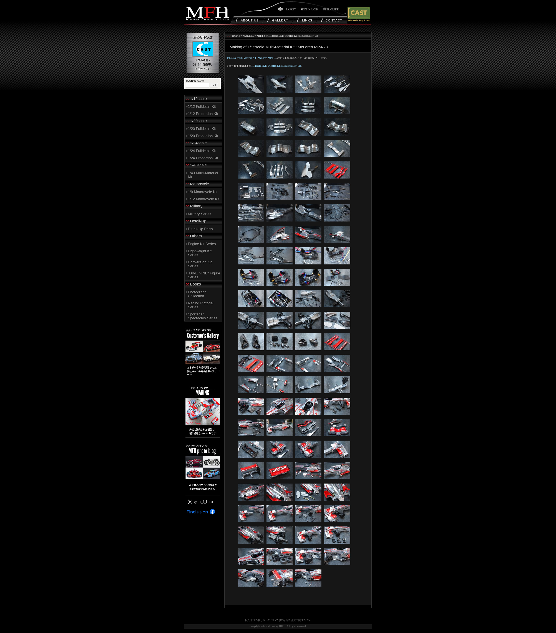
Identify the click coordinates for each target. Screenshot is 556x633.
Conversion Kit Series (200, 264)
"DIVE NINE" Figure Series (204, 275)
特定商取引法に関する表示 (295, 620)
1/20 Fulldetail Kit (202, 129)
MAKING (248, 35)
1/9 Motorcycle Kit (202, 192)
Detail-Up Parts (200, 229)
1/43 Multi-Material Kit (203, 175)
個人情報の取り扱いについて (261, 620)
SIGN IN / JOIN (309, 9)
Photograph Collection (197, 294)
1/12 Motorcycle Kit (203, 199)
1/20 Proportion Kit (203, 136)
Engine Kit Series (202, 244)
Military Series (199, 214)
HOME (236, 35)
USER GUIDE (331, 9)
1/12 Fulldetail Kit (202, 107)
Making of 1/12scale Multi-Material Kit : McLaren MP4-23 (287, 35)
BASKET (291, 9)
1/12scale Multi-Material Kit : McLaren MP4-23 (251, 57)
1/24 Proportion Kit (203, 158)
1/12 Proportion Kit (203, 114)
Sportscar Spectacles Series (202, 316)
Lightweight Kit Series (200, 253)
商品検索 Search (195, 80)
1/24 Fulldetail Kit (202, 151)
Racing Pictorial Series (200, 305)
